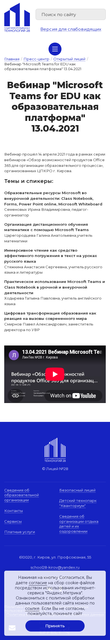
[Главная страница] (17, 17)
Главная (11, 59)
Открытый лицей (69, 59)
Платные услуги (19, 532)
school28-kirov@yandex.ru (55, 567)
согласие (38, 582)
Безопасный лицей (77, 490)
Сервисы (13, 521)
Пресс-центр (36, 59)
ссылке (32, 608)
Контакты (13, 510)
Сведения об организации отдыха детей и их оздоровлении (78, 523)
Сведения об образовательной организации (21, 495)
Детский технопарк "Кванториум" (77, 503)
